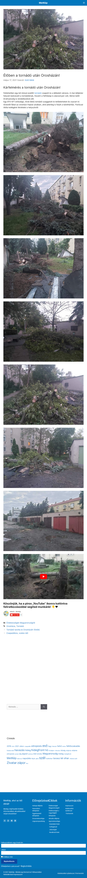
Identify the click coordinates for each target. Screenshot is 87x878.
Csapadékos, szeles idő (17, 633)
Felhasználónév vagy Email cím (12, 843)
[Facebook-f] (4, 820)
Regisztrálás (26, 866)
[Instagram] (8, 820)
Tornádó (20, 626)
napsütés (27, 758)
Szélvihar (49, 758)
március (19, 758)
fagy (50, 746)
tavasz (56, 758)
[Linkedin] (15, 820)
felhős (64, 746)
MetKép (43, 2)
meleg (61, 754)
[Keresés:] (24, 707)
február (54, 746)
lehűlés (39, 754)
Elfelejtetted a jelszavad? (10, 866)
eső (45, 745)
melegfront (67, 754)
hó (46, 750)
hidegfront (38, 750)
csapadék (28, 746)
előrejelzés (36, 746)
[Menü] (84, 3)
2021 (17, 746)
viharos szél (73, 758)
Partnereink (79, 873)
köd (34, 754)
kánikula (30, 754)
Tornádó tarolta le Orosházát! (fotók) (23, 630)
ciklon (21, 746)
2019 (9, 746)
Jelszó (3, 850)
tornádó (38, 93)
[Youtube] (11, 820)
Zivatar (12, 763)
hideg (28, 750)
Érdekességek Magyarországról (20, 623)
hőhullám (57, 750)
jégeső (25, 754)
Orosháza (10, 626)
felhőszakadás (73, 746)
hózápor (51, 750)
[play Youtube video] (43, 576)
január (17, 754)
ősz (27, 763)
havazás (19, 750)
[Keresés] (44, 707)
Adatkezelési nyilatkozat (65, 873)
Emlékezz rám (8, 857)
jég (20, 754)
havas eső (10, 750)
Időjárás (68, 750)
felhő (59, 746)
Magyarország (50, 753)
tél (61, 758)
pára (37, 758)
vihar (66, 758)
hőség (63, 750)
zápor (21, 763)
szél (42, 758)
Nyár (33, 758)
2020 (13, 746)
